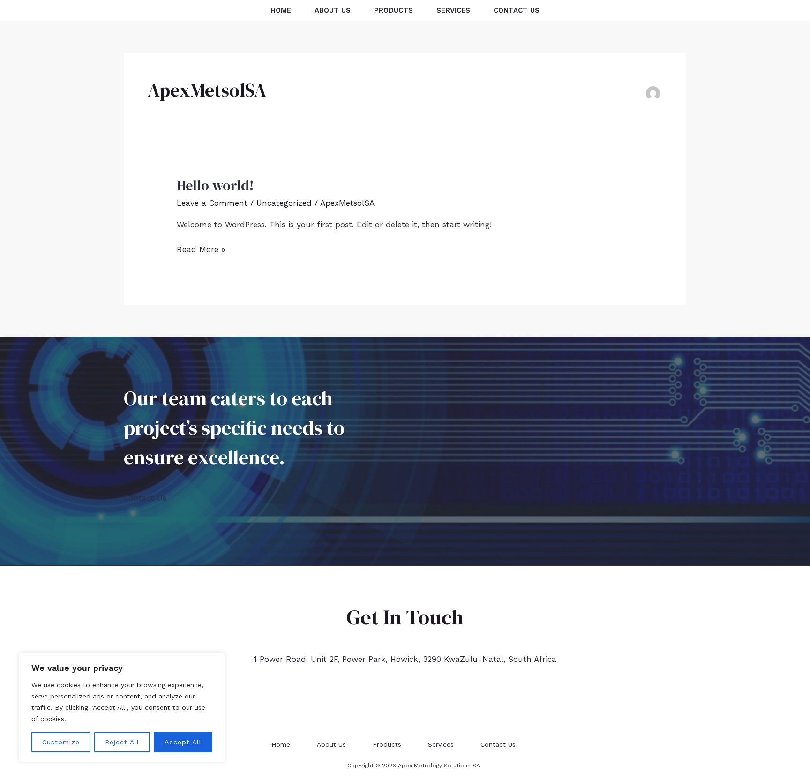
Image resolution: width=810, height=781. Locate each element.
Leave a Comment (212, 203)
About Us (333, 10)
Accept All (183, 742)
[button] (783, 11)
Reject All (122, 742)
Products (393, 10)
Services (453, 10)
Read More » (201, 248)
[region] (122, 707)
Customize (61, 742)
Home (281, 10)
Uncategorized (284, 203)
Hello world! (215, 185)
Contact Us (517, 10)
